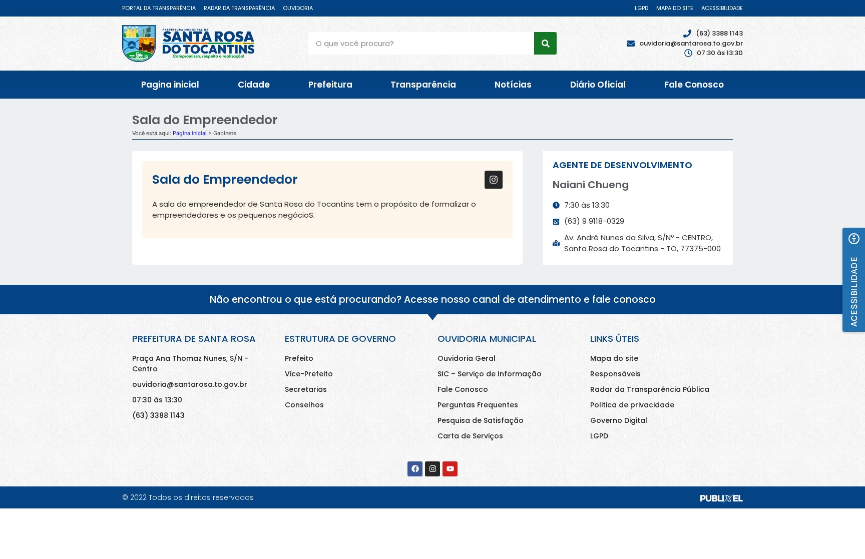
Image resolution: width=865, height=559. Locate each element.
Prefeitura (330, 85)
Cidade (254, 85)
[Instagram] (494, 180)
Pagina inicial (170, 85)
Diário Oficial (598, 85)
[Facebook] (414, 468)
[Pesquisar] (545, 43)
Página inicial (190, 133)
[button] (853, 280)
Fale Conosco (694, 85)
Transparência (423, 85)
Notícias (513, 85)
